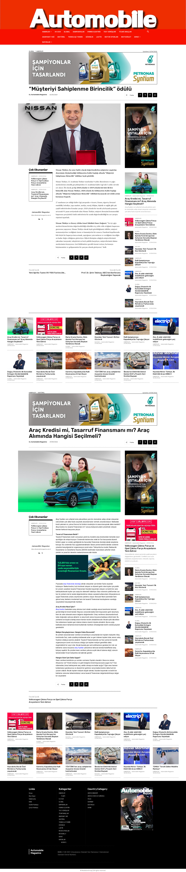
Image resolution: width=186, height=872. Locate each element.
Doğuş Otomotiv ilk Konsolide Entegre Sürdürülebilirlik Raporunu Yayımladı (143, 290)
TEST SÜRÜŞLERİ (110, 32)
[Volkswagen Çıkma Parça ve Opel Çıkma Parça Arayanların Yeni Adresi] (129, 222)
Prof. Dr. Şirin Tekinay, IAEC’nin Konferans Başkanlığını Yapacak (101, 274)
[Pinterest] (150, 95)
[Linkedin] (39, 218)
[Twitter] (145, 95)
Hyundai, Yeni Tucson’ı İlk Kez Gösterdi (145, 250)
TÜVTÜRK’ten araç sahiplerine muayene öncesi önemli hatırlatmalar (107, 374)
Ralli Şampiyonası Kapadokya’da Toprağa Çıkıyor (145, 263)
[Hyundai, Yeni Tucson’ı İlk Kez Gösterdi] (129, 250)
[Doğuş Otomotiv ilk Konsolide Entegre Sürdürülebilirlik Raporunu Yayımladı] (129, 288)
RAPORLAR (46, 42)
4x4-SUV (137, 246)
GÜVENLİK (89, 37)
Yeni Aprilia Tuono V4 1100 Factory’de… (47, 273)
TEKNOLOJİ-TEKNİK (75, 37)
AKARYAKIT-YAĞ (48, 37)
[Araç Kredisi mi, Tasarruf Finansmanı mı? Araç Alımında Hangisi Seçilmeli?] (141, 183)
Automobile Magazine (39, 94)
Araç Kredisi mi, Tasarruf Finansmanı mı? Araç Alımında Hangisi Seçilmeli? (40, 195)
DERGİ (136, 37)
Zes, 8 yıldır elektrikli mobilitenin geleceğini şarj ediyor (144, 276)
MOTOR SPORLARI (111, 37)
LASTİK (99, 37)
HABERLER (46, 32)
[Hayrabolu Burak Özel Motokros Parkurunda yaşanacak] (129, 303)
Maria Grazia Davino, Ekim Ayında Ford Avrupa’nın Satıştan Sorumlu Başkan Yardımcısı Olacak (146, 237)
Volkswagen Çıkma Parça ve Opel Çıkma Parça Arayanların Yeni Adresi (40, 181)
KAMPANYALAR (78, 32)
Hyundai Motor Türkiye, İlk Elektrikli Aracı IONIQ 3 (164, 373)
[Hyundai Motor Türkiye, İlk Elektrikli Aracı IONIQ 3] (166, 360)
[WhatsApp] (155, 95)
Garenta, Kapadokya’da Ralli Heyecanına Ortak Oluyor (77, 373)
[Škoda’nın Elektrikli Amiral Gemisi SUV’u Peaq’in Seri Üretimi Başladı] (137, 360)
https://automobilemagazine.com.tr (40, 215)
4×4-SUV (58, 32)
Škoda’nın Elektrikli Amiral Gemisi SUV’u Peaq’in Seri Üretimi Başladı (135, 374)
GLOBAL (67, 32)
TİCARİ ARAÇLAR (125, 32)
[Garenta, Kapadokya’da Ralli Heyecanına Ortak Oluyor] (78, 360)
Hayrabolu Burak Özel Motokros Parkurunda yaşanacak (144, 304)
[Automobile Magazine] (93, 14)
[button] (147, 32)
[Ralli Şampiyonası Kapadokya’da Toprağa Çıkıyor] (129, 262)
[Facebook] (140, 95)
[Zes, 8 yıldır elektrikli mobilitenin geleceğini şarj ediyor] (129, 275)
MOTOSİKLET (126, 37)
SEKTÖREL (61, 37)
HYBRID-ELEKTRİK (94, 32)
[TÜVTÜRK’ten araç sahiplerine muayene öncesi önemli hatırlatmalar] (107, 360)
